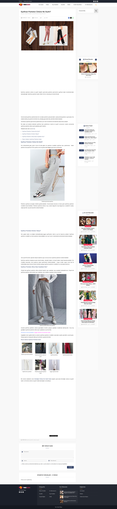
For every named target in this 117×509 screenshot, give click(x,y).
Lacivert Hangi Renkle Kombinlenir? (88, 266)
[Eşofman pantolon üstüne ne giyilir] (40, 348)
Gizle (33, 128)
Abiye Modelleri (86, 281)
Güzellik (87, 139)
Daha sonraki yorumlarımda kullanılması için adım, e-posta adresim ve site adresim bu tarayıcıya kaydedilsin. (44, 463)
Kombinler (30, 13)
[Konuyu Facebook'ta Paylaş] (69, 18)
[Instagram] (95, 1)
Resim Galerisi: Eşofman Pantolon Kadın (32, 139)
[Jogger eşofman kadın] (54, 365)
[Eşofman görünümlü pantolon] (27, 348)
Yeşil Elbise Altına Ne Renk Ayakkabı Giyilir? (88, 247)
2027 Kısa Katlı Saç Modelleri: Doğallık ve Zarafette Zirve (90, 131)
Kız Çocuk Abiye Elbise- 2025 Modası (88, 284)
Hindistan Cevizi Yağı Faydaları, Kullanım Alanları (90, 158)
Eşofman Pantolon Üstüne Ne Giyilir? (31, 131)
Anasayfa (22, 13)
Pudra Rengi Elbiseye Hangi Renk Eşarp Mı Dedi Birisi (88, 321)
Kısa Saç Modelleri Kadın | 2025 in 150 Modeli (88, 229)
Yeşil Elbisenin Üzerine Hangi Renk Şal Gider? (88, 303)
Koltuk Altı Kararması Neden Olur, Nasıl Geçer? (91, 137)
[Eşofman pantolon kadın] (68, 348)
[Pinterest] (97, 1)
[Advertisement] (47, 61)
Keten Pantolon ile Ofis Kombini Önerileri (89, 74)
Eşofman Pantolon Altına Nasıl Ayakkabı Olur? (33, 136)
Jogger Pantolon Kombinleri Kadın (42, 332)
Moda (26, 13)
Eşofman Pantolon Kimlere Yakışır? (30, 134)
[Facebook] (94, 1)
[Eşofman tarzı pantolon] (27, 365)
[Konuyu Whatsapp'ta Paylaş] (73, 18)
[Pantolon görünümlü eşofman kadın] (40, 365)
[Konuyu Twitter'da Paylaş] (71, 18)
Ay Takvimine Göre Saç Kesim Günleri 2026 (90, 150)
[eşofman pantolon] (54, 348)
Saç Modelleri (88, 133)
